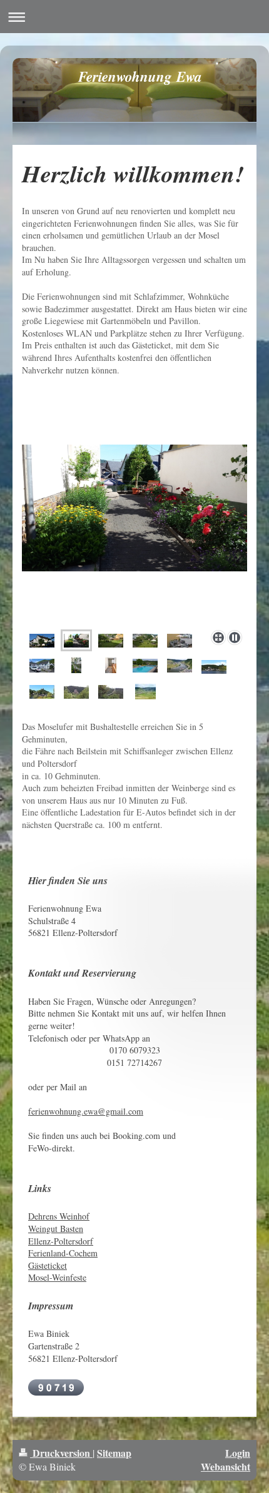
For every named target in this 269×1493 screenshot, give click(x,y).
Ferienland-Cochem (63, 1253)
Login (237, 1453)
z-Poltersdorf (70, 1241)
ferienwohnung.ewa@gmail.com (85, 1111)
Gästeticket (47, 1265)
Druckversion (61, 1453)
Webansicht (225, 1466)
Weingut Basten (55, 1228)
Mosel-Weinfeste (57, 1277)
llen (40, 1241)
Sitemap (114, 1453)
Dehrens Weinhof (58, 1216)
